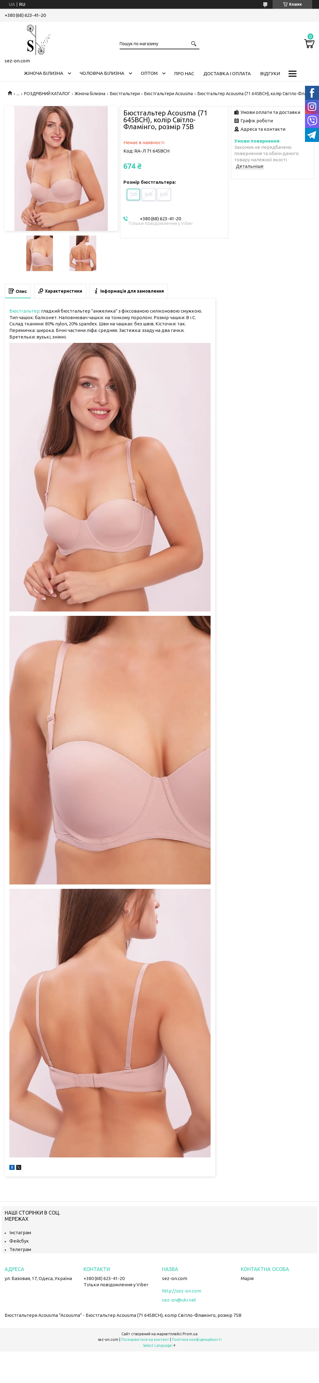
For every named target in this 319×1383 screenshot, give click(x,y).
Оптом (149, 73)
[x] (18, 1168)
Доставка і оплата (227, 73)
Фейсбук (19, 1241)
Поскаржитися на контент (145, 1339)
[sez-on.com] (36, 39)
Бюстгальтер (24, 311)
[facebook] (12, 1168)
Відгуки (270, 73)
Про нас (184, 73)
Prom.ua (190, 1334)
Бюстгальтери (125, 93)
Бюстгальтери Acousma (168, 93)
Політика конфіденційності (196, 1339)
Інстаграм (20, 1232)
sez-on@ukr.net (179, 1300)
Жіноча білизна (43, 73)
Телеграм (20, 1249)
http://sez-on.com (181, 1290)
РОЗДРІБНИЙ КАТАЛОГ (47, 93)
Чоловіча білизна (102, 73)
